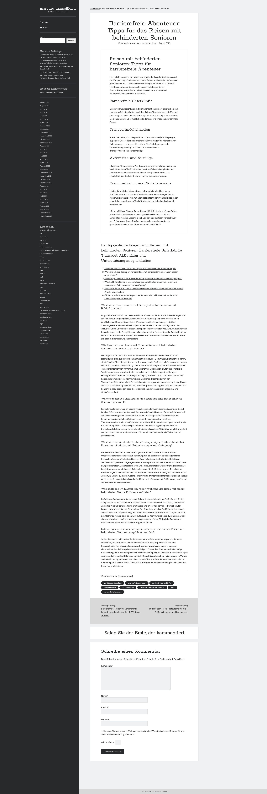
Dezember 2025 (46, 132)
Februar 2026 (45, 126)
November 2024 (46, 176)
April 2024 (44, 199)
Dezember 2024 (46, 173)
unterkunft (44, 334)
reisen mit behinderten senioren (152, 587)
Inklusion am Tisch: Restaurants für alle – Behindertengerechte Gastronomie (168, 610)
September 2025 (46, 142)
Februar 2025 (45, 166)
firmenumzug (45, 260)
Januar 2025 (44, 169)
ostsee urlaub (45, 300)
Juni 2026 (43, 112)
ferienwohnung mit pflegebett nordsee (54, 250)
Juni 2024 (43, 193)
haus (42, 270)
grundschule (44, 263)
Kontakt (44, 27)
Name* (104, 695)
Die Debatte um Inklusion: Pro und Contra (55, 72)
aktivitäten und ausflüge (113, 583)
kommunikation (110, 587)
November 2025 (46, 136)
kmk (41, 277)
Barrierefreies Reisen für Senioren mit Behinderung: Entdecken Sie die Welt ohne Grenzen (121, 612)
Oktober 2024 (45, 179)
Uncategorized (45, 330)
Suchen (42, 37)
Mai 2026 (43, 116)
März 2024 (44, 203)
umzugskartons (46, 327)
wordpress (44, 344)
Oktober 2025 (45, 139)
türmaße (43, 320)
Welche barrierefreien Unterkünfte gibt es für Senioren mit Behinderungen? (140, 268)
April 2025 (44, 159)
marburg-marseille (145, 43)
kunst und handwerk (47, 284)
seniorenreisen (46, 314)
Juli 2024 (43, 189)
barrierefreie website (48, 230)
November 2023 (46, 216)
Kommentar (107, 665)
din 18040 (43, 237)
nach (42, 287)
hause (42, 274)
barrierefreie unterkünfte (161, 583)
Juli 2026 (43, 109)
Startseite (95, 8)
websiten (43, 340)
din (41, 233)
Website (105, 719)
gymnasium (44, 267)
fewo (42, 257)
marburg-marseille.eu (58, 8)
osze (42, 304)
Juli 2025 (43, 149)
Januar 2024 (44, 209)
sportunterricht (45, 317)
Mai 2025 (43, 156)
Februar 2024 (45, 206)
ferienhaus (44, 243)
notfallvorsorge (128, 587)
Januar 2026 (44, 129)
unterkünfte (44, 337)
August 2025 (44, 146)
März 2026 (44, 122)
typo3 (42, 324)
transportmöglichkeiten (113, 592)
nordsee (43, 290)
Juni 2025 (43, 153)
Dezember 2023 (46, 213)
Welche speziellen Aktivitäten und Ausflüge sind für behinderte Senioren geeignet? (143, 278)
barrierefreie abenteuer (137, 583)
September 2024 (46, 183)
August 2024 (44, 186)
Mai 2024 (43, 196)
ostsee (42, 297)
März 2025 (44, 163)
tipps (172, 587)
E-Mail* (105, 707)
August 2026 (44, 106)
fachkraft (43, 240)
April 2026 (44, 119)
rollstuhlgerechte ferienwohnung (52, 310)
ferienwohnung (45, 247)
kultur (42, 280)
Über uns (44, 22)
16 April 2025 (163, 43)
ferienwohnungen (46, 253)
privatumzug (44, 307)
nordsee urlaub (45, 294)
